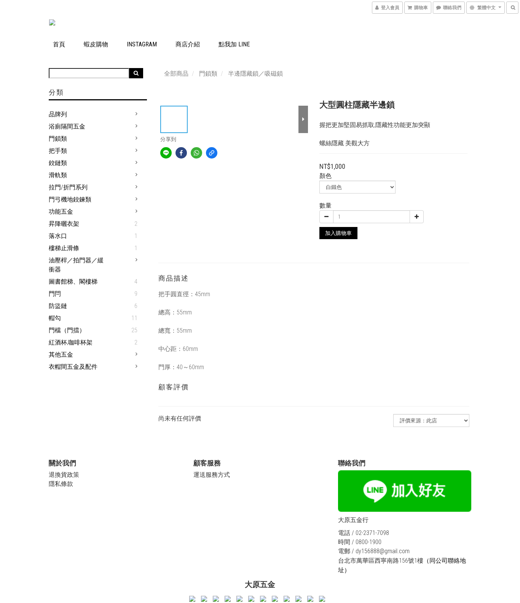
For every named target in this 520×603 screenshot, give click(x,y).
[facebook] (181, 153)
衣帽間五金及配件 (73, 366)
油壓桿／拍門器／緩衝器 (76, 265)
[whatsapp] (196, 153)
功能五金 (61, 211)
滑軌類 (58, 175)
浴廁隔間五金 (67, 126)
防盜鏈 (58, 305)
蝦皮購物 (96, 44)
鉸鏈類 (58, 163)
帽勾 (55, 318)
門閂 (55, 293)
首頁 (59, 44)
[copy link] (211, 153)
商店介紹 (187, 44)
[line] (166, 153)
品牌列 (58, 114)
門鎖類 (58, 138)
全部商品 (176, 73)
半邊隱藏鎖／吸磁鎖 (255, 73)
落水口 (58, 236)
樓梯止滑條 (64, 248)
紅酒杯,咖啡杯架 (71, 342)
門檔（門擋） (67, 330)
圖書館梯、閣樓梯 (73, 281)
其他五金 (61, 354)
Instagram (142, 44)
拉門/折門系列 (68, 187)
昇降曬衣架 (64, 223)
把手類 (58, 150)
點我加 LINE (234, 44)
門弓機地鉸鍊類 (70, 199)
